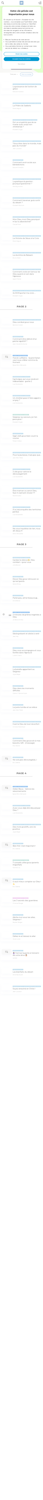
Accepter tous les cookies (21, 59)
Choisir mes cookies (22, 54)
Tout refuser (21, 64)
